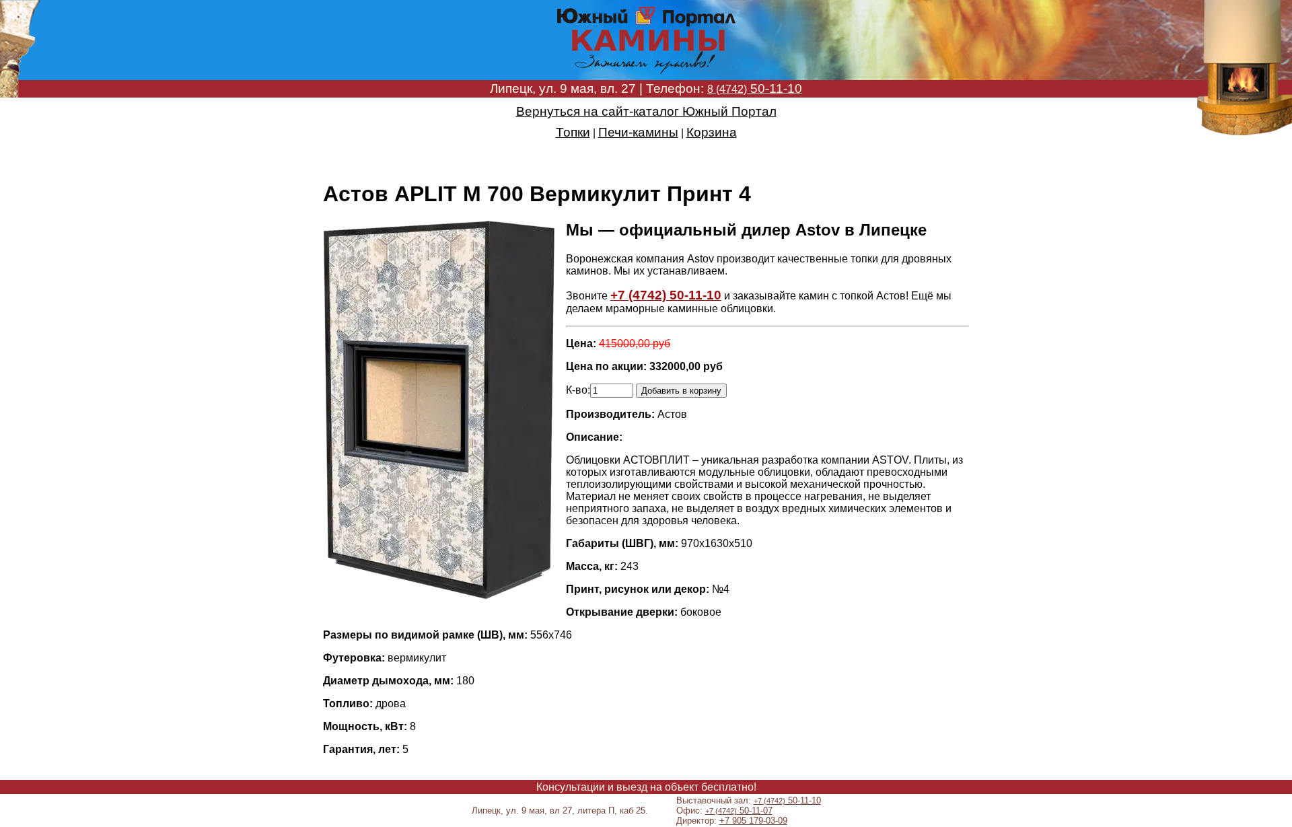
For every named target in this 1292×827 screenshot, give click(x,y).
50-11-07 (739, 810)
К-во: (578, 390)
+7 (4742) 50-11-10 (665, 295)
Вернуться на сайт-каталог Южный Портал (646, 111)
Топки (573, 132)
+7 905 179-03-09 (753, 821)
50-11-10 (754, 88)
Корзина (711, 132)
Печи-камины (638, 132)
